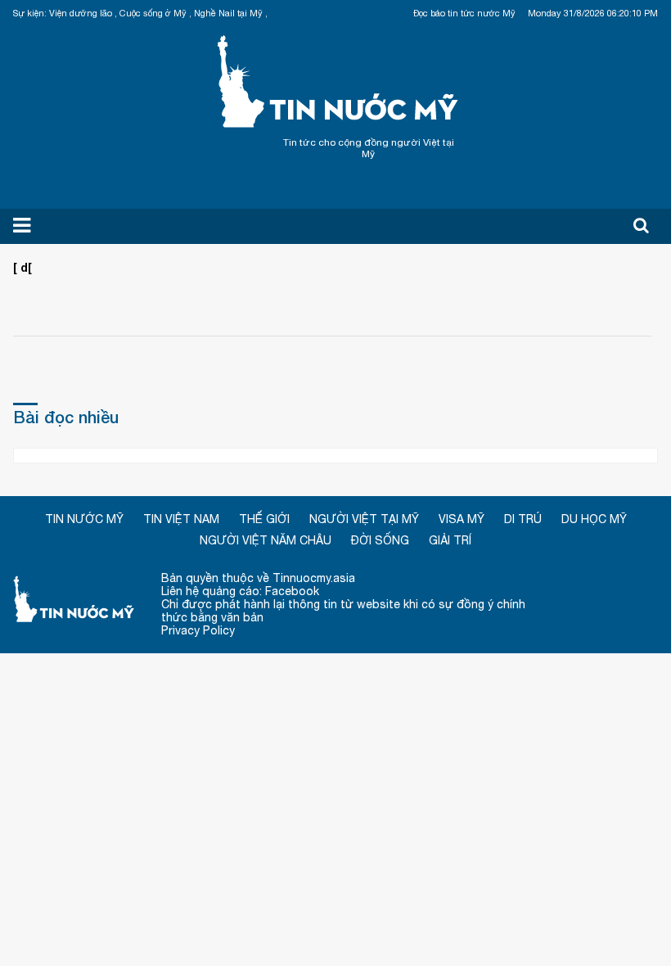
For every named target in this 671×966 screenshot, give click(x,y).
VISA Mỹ (461, 519)
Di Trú (523, 519)
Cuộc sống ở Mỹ (153, 13)
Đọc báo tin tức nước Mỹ (464, 13)
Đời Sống (380, 540)
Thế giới (264, 519)
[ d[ (22, 267)
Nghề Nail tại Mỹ (228, 13)
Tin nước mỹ (74, 598)
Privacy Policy (198, 630)
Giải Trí (450, 540)
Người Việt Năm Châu (265, 540)
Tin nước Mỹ (339, 79)
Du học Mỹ (594, 519)
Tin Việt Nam (181, 519)
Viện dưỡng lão (80, 13)
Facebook (292, 591)
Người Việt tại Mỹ (364, 519)
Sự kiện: (30, 13)
